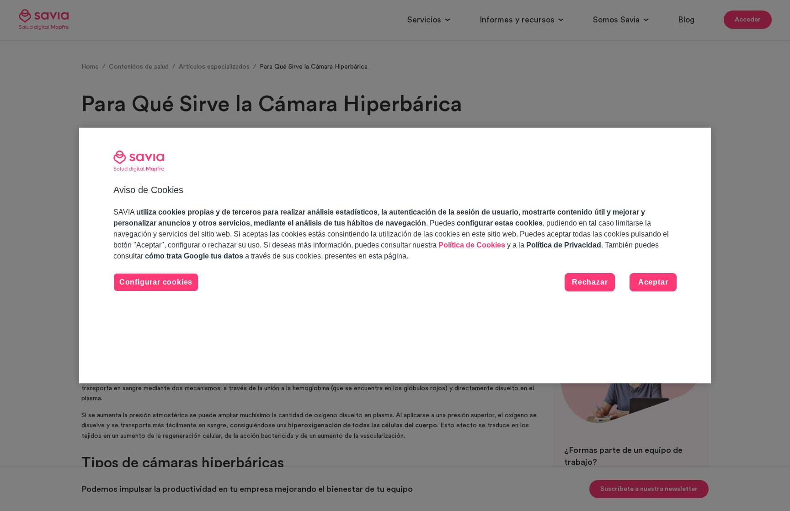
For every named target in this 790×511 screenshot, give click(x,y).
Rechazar (590, 282)
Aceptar (653, 282)
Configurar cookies (155, 282)
